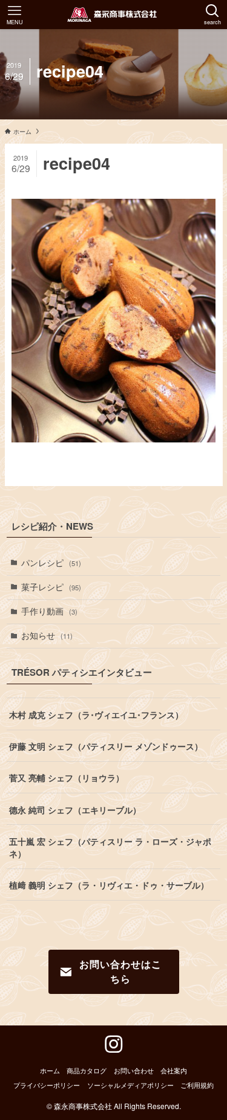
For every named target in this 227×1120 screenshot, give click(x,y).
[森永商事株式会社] (113, 14)
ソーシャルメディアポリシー (130, 1085)
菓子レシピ (51, 587)
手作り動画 (49, 611)
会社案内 (173, 1070)
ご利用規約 (197, 1085)
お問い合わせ (134, 1070)
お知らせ (47, 635)
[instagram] (114, 1044)
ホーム (50, 1070)
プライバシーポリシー (46, 1085)
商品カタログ (87, 1070)
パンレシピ (51, 562)
